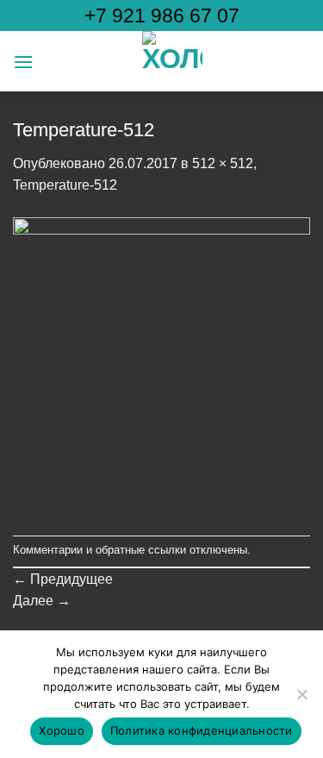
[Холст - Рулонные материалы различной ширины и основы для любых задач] (172, 61)
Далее (42, 600)
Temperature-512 (65, 185)
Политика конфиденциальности (201, 730)
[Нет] (301, 699)
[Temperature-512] (161, 365)
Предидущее (63, 579)
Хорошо (61, 730)
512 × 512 (222, 163)
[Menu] (23, 62)
